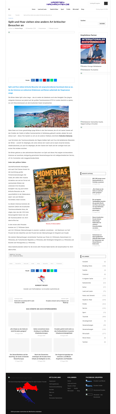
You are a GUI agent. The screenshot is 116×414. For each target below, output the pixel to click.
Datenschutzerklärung (55, 386)
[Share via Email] (55, 80)
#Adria (10, 263)
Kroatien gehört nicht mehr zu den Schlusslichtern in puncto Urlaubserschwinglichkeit (64, 331)
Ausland (94, 262)
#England (26, 263)
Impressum (52, 381)
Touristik (17, 15)
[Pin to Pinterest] (44, 80)
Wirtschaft (76, 9)
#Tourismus (59, 263)
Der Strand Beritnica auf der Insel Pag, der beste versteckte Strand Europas (19, 357)
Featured (94, 274)
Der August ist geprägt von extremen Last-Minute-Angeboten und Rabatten (64, 357)
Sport (62, 9)
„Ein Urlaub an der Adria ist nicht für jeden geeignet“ (98, 190)
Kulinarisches (94, 283)
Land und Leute (42, 9)
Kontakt (51, 389)
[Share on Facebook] (37, 80)
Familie (94, 270)
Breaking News (94, 266)
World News (94, 338)
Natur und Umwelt (94, 295)
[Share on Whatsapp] (51, 80)
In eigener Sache (94, 278)
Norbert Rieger (19, 28)
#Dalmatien (18, 263)
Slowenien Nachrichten (55, 398)
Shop (82, 9)
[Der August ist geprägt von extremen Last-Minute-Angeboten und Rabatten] (64, 345)
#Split (52, 263)
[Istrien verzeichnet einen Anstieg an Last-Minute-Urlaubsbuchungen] (41, 319)
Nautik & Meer (54, 9)
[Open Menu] (9, 9)
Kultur (94, 287)
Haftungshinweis (54, 384)
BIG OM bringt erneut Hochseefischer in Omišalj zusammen (98, 180)
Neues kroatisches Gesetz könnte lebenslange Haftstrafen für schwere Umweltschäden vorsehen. (97, 222)
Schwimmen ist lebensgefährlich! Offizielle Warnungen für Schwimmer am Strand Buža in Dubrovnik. (98, 239)
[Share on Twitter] (40, 80)
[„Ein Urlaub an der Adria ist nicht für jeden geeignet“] (18, 319)
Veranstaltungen (94, 325)
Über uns (51, 392)
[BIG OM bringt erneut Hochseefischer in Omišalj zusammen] (86, 181)
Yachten (94, 342)
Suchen (106, 3)
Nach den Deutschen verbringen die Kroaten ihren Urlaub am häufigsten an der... (41, 357)
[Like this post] (33, 80)
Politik (68, 9)
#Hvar (32, 263)
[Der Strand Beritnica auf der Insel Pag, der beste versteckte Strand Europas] (18, 345)
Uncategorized (94, 321)
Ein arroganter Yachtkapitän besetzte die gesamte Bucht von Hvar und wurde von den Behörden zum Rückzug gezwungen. (98, 205)
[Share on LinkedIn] (48, 80)
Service (94, 308)
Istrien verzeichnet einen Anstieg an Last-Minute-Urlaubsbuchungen (41, 331)
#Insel (38, 263)
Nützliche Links (55, 377)
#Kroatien (45, 263)
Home (33, 9)
